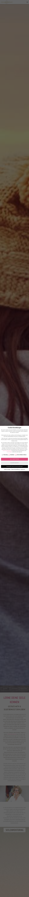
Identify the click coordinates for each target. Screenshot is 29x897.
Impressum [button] (23, 469)
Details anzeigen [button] (7, 469)
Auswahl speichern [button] (14, 462)
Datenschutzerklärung (7, 450)
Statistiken (12, 454)
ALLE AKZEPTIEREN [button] (14, 459)
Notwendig (6, 454)
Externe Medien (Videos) (21, 454)
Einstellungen (9, 451)
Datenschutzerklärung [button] (15, 469)
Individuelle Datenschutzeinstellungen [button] (14, 466)
